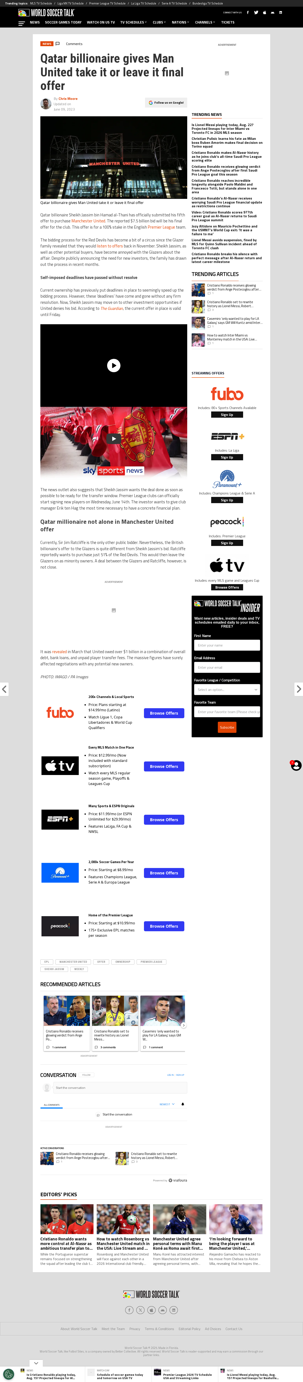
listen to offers (110, 246)
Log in (170, 1075)
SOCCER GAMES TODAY (63, 22)
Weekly (79, 969)
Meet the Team (113, 1328)
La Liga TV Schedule (143, 3)
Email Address (204, 657)
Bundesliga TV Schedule (208, 3)
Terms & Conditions (159, 1328)
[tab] (51, 1104)
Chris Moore (68, 98)
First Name (202, 635)
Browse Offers (164, 713)
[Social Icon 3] (163, 1310)
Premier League (161, 227)
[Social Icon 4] (174, 1310)
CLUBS (158, 22)
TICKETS (227, 22)
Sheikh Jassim (54, 969)
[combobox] (226, 689)
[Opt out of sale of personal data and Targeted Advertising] (8, 1374)
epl (46, 961)
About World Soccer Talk (79, 1328)
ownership (122, 961)
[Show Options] (256, 689)
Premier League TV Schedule (107, 3)
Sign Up (227, 414)
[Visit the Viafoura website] (177, 1180)
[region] (113, 1128)
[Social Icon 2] (151, 1310)
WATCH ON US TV (101, 22)
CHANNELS (203, 22)
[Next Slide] (184, 1025)
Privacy (134, 1328)
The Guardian (111, 308)
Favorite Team (205, 702)
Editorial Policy (190, 1328)
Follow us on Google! (169, 102)
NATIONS (179, 22)
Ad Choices (213, 1328)
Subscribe (227, 727)
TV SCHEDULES (132, 22)
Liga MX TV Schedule (70, 3)
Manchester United (88, 221)
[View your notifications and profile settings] (182, 1104)
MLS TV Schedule (41, 3)
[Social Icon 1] (140, 1310)
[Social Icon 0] (129, 1310)
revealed (59, 651)
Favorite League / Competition (217, 680)
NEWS (35, 22)
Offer (101, 961)
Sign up (180, 1075)
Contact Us (234, 1328)
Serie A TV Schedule (174, 3)
